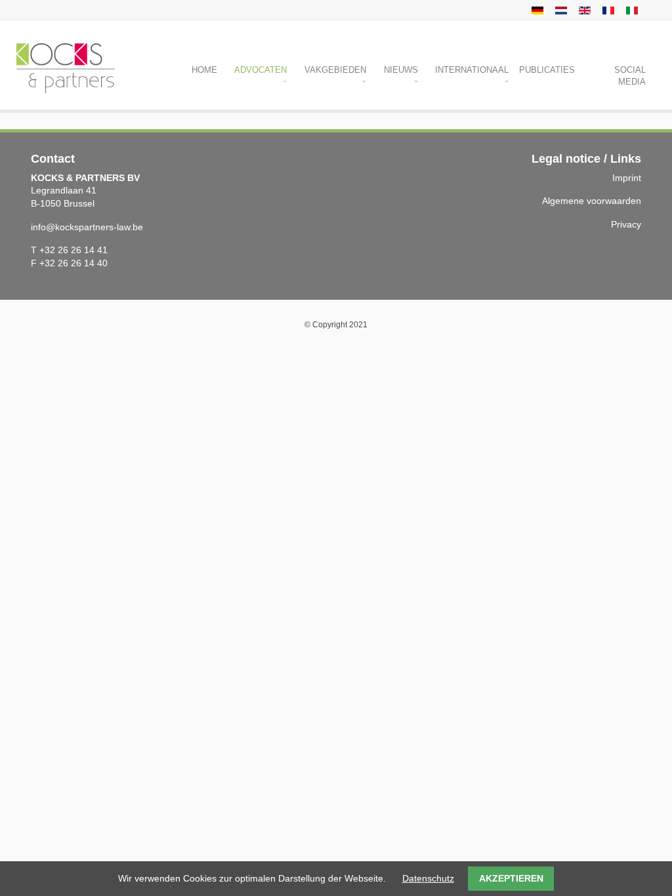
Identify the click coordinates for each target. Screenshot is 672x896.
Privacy (626, 224)
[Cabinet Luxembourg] (606, 10)
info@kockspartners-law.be (87, 227)
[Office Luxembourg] (535, 10)
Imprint (626, 178)
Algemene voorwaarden (591, 200)
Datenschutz (428, 878)
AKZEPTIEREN (511, 878)
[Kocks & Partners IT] (630, 10)
